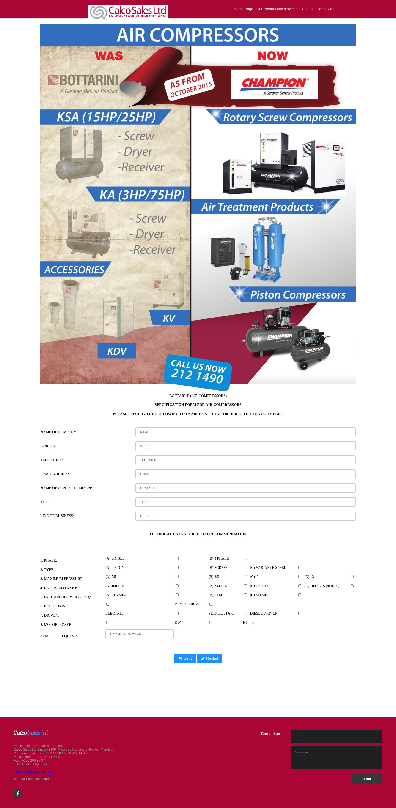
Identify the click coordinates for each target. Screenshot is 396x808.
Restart (211, 658)
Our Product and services (276, 9)
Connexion (325, 9)
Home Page (243, 9)
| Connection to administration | (33, 771)
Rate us (307, 9)
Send (187, 658)
